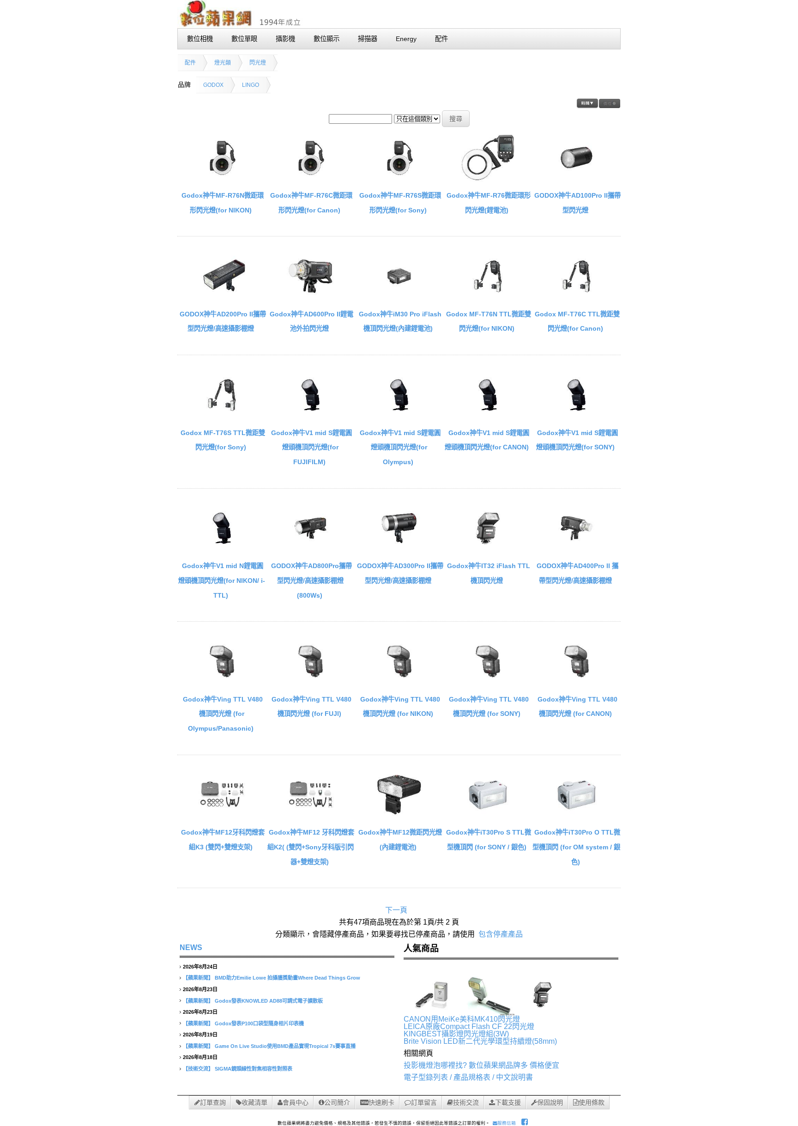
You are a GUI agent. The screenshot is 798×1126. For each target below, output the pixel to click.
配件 (190, 63)
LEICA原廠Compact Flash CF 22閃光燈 (469, 1026)
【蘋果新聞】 (198, 978)
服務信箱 (506, 1123)
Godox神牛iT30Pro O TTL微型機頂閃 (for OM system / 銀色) (576, 847)
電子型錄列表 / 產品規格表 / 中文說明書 (468, 1077)
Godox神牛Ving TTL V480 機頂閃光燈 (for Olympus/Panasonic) (223, 714)
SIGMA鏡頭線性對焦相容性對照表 (253, 1069)
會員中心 (295, 1102)
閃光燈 (257, 63)
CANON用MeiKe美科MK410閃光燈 (462, 1019)
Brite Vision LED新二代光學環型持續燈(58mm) (480, 1041)
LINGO (250, 85)
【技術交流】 (198, 1069)
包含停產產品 (500, 934)
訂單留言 (424, 1102)
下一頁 (396, 910)
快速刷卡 (381, 1102)
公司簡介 (337, 1102)
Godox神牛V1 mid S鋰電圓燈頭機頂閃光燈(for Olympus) (400, 447)
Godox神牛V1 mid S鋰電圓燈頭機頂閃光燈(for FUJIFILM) (311, 447)
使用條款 (592, 1102)
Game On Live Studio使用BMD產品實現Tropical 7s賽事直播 (285, 1046)
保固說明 (550, 1102)
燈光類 (222, 63)
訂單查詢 (213, 1102)
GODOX (213, 85)
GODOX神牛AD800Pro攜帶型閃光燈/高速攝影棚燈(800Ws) (311, 580)
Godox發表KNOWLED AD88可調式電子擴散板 (269, 1001)
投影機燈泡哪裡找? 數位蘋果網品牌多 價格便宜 (481, 1065)
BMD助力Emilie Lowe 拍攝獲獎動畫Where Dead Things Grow (287, 978)
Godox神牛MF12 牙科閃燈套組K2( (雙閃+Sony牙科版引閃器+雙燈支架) (310, 847)
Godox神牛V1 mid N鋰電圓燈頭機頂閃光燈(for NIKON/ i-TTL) (221, 580)
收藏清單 (254, 1102)
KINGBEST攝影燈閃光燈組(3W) (456, 1034)
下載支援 (508, 1102)
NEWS (191, 947)
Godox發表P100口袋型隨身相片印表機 (259, 1023)
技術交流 (466, 1102)
